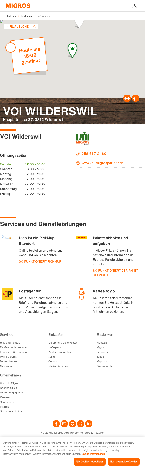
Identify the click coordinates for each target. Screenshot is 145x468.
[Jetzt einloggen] (134, 6)
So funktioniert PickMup (40, 261)
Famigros (102, 351)
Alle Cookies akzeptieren (89, 461)
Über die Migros (9, 383)
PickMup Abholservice (13, 347)
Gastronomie (104, 366)
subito (52, 356)
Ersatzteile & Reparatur (14, 351)
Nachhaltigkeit (8, 387)
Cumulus (53, 361)
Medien (4, 406)
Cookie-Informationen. (94, 453)
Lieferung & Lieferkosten (63, 342)
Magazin (102, 342)
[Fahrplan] (127, 101)
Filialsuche (19, 26)
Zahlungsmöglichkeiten (62, 351)
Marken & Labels (58, 366)
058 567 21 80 (94, 153)
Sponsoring (7, 401)
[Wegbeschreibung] (135, 101)
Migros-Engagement (12, 392)
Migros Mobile (8, 361)
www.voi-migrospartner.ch (102, 162)
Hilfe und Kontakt (10, 342)
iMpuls (100, 356)
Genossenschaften (11, 411)
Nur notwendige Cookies (123, 461)
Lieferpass (54, 347)
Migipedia (102, 361)
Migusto (101, 347)
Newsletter (6, 366)
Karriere (5, 397)
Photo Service (8, 356)
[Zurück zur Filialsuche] (34, 26)
